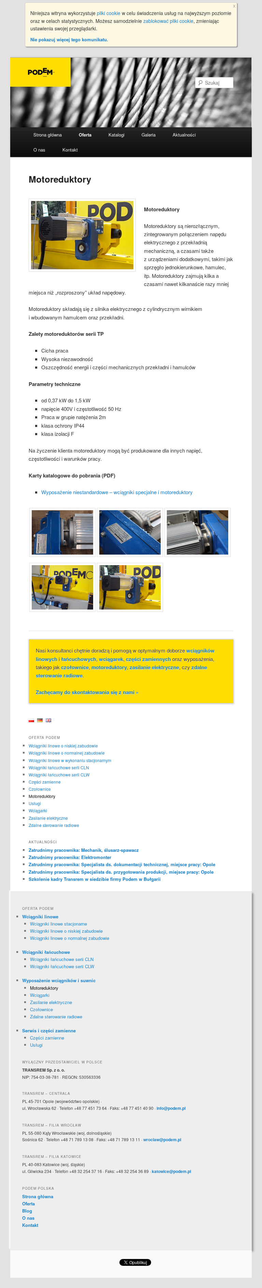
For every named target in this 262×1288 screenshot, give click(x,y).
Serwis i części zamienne (49, 1030)
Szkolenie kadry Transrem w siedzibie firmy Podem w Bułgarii (95, 879)
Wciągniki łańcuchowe (46, 952)
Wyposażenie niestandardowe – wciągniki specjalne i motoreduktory (117, 492)
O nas (39, 149)
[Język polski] (31, 720)
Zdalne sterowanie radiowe (54, 825)
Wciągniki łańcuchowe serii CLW (59, 774)
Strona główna (47, 134)
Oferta (85, 134)
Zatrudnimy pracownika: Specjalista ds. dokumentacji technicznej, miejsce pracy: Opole (122, 864)
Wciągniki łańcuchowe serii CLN (59, 767)
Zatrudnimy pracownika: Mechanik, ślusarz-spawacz (84, 850)
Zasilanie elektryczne (48, 818)
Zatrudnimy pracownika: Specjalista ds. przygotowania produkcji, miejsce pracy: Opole (121, 872)
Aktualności (184, 134)
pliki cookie (108, 13)
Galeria (149, 134)
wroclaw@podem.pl (162, 1139)
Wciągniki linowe (40, 916)
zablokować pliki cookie (168, 20)
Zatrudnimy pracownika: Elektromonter (70, 857)
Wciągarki (38, 810)
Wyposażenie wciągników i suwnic (59, 980)
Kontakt (70, 149)
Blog (27, 1210)
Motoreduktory (42, 796)
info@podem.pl (171, 1108)
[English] (48, 720)
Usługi (35, 803)
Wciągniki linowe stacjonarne (58, 923)
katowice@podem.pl (171, 1171)
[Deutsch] (40, 720)
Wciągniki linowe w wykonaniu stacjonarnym (70, 760)
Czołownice (40, 789)
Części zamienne (45, 782)
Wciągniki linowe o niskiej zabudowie (63, 745)
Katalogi (116, 134)
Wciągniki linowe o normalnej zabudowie (67, 753)
